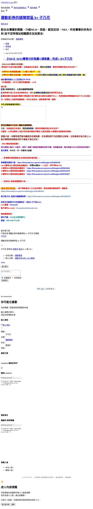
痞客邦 (15, 249)
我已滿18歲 (5, 504)
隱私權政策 (59, 477)
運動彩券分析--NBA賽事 (25, 258)
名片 (7, 49)
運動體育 (19, 39)
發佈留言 (5, 280)
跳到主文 (4, 24)
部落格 (8, 46)
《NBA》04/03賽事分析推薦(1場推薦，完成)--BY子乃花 (38, 58)
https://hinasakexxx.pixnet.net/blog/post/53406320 (48, 196)
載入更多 (5, 267)
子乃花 (3, 236)
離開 (13, 504)
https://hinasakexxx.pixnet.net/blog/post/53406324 (22, 191)
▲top (3, 262)
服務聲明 (68, 477)
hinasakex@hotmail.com (26, 208)
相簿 (7, 44)
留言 (20, 249)
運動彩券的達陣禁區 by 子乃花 (25, 18)
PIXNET (29, 477)
